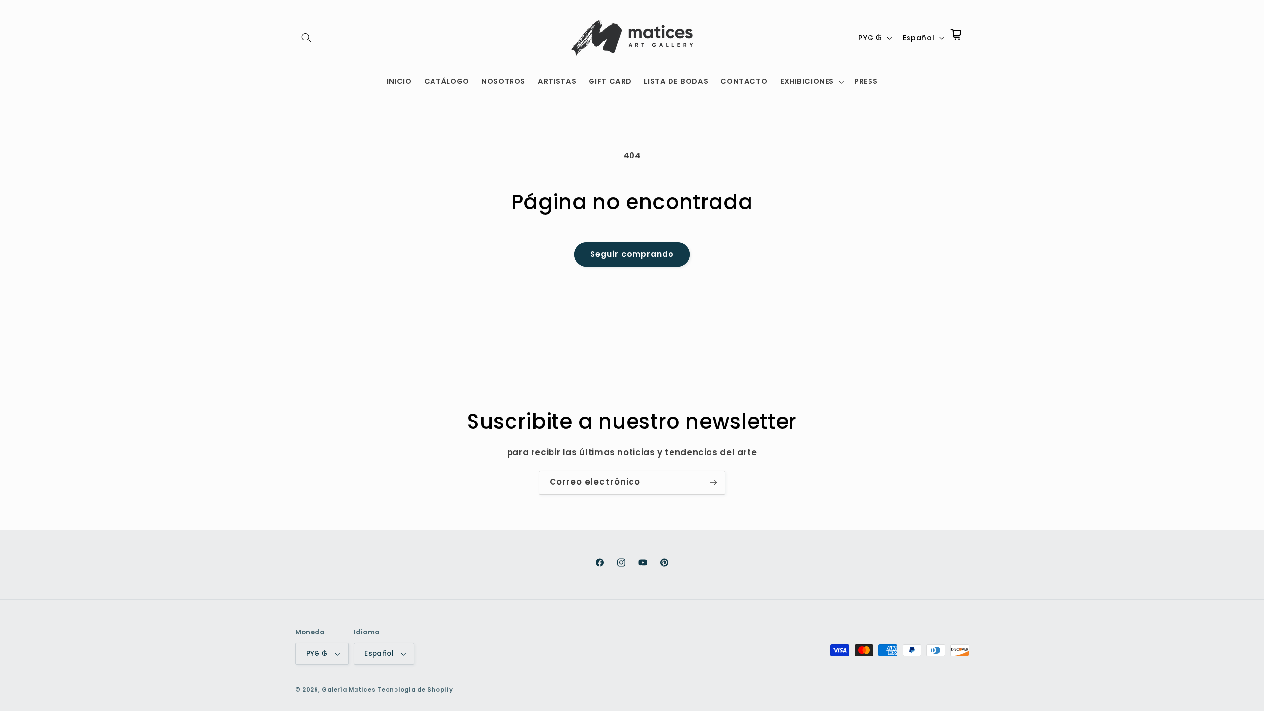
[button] (306, 37)
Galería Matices (348, 690)
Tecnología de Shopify (415, 690)
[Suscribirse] (713, 483)
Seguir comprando (632, 254)
